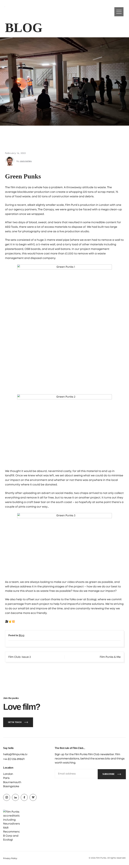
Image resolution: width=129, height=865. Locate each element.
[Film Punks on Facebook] (24, 797)
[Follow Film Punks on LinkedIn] (16, 12)
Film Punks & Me (110, 657)
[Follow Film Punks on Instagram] (9, 12)
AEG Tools (11, 227)
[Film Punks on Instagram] (6, 797)
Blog (21, 635)
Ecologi (91, 599)
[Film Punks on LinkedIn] (15, 797)
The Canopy (46, 209)
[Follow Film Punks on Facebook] (22, 12)
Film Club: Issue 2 (19, 657)
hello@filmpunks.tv (15, 754)
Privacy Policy (10, 858)
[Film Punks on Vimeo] (33, 797)
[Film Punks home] (64, 12)
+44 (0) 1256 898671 (14, 759)
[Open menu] (118, 11)
